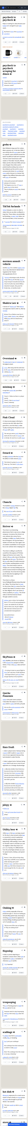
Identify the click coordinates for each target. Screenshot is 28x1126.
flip (14, 508)
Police (4, 911)
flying (7, 508)
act (6, 1006)
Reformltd (11, 324)
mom (7, 511)
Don (5, 1041)
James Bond (13, 812)
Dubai (5, 316)
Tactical (7, 278)
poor (15, 665)
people (10, 918)
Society (25, 11)
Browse (14, 11)
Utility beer (5, 873)
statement (20, 362)
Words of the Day (6, 11)
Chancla (4, 514)
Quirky (4, 700)
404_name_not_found (13, 680)
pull (9, 812)
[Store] (21, 7)
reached (7, 222)
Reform (22, 307)
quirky (12, 704)
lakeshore (11, 873)
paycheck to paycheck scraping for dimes (12, 88)
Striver (4, 622)
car (8, 809)
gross (15, 1048)
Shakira (14, 316)
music (15, 152)
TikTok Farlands (6, 225)
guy (11, 557)
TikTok (4, 210)
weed (14, 934)
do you (14, 400)
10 (21, 868)
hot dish (4, 1110)
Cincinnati (18, 773)
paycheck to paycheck (8, 37)
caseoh (5, 78)
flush (8, 1014)
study (21, 584)
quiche (13, 707)
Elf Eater (11, 375)
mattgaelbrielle (17, 37)
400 (12, 83)
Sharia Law (13, 307)
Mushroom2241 (15, 713)
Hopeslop (5, 967)
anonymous (9, 467)
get (18, 462)
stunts (18, 812)
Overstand (5, 375)
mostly (11, 390)
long (19, 456)
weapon (13, 506)
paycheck (19, 32)
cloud (23, 438)
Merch (22, 42)
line (12, 280)
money (19, 436)
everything (6, 393)
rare (10, 961)
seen (22, 957)
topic (13, 362)
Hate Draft (5, 793)
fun (15, 586)
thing (16, 1014)
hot (14, 1105)
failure (4, 565)
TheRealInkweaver (14, 1019)
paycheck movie (12, 135)
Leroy (5, 368)
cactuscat (9, 195)
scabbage (5, 1057)
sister (9, 370)
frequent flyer (10, 663)
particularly (18, 1036)
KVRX (16, 291)
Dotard (4, 467)
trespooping (5, 1019)
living (12, 32)
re (18, 425)
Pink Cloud (5, 441)
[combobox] (13, 7)
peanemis (17, 707)
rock (17, 171)
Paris (5, 672)
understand (7, 362)
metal (16, 189)
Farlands (18, 222)
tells (14, 390)
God (20, 185)
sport (5, 763)
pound (15, 83)
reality (12, 430)
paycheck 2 (13, 129)
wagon (20, 268)
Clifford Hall (10, 1110)
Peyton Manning (19, 784)
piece (4, 704)
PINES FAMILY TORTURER (16, 225)
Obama (11, 617)
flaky (8, 1038)
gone (14, 559)
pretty (17, 433)
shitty (5, 809)
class (14, 538)
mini (23, 268)
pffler (10, 793)
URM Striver (10, 622)
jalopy (4, 818)
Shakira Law (5, 324)
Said (17, 216)
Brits (9, 319)
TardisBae (10, 514)
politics (17, 593)
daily (20, 26)
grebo (4, 195)
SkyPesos (5, 680)
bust (13, 922)
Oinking (4, 939)
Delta (4, 661)
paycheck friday (12, 133)
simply (21, 1105)
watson (8, 818)
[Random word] (18, 8)
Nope (10, 864)
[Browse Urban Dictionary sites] (3, 7)
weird (13, 216)
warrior (22, 280)
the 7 (10, 372)
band (9, 187)
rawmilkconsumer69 (13, 967)
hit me (11, 511)
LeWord (9, 406)
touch (5, 430)
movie (5, 709)
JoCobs (10, 1057)
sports (5, 753)
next (6, 1008)
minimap (4, 406)
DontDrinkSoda (11, 939)
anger (18, 753)
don (19, 675)
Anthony (6, 600)
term (8, 268)
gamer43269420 (6, 90)
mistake (5, 311)
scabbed (6, 1036)
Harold (7, 619)
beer (7, 833)
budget (5, 26)
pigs (19, 934)
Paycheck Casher (12, 131)
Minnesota (6, 1095)
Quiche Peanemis (6, 713)
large (19, 1097)
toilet (19, 1006)
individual (10, 456)
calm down (20, 464)
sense (19, 459)
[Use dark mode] (25, 7)
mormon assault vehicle (8, 291)
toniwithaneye (12, 441)
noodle (11, 1105)
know (17, 400)
